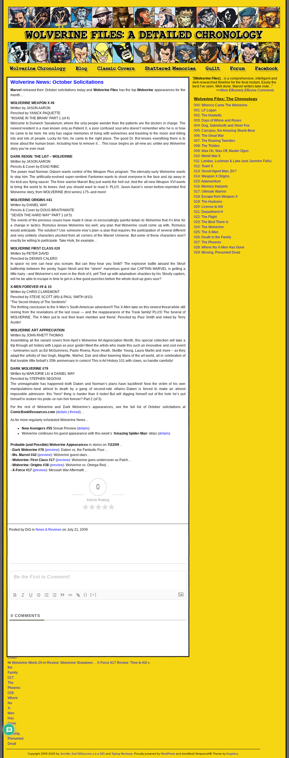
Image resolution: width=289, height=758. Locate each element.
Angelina (232, 753)
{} (85, 594)
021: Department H (208, 212)
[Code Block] (70, 595)
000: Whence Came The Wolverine (221, 105)
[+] (93, 594)
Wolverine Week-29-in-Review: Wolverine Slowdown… (54, 663)
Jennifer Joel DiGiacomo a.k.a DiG (82, 753)
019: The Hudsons (208, 202)
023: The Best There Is (211, 222)
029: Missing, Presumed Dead (217, 252)
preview (52, 450)
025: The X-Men (206, 232)
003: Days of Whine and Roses (217, 120)
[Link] (78, 595)
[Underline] (31, 595)
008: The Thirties (207, 146)
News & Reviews (49, 530)
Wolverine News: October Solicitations (57, 82)
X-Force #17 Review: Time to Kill (122, 663)
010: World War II (207, 156)
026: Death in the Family (212, 237)
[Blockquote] (62, 595)
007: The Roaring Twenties (214, 141)
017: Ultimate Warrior (210, 191)
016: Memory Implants (211, 186)
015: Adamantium (207, 181)
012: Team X (203, 166)
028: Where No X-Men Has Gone (219, 247)
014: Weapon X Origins (211, 176)
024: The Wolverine (209, 227)
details (62, 412)
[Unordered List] (54, 595)
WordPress (168, 753)
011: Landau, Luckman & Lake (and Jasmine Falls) (233, 161)
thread (75, 412)
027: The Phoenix (207, 242)
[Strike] (39, 595)
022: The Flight (205, 217)
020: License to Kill (208, 207)
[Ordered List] (47, 595)
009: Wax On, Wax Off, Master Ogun (221, 151)
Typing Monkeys (121, 753)
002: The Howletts (208, 115)
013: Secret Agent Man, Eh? (215, 171)
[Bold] (15, 595)
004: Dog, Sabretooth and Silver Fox (221, 125)
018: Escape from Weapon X (216, 197)
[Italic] (23, 595)
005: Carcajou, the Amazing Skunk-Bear (224, 131)
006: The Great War (209, 136)
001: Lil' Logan (205, 110)
